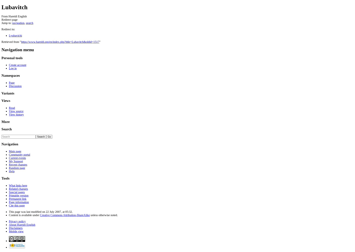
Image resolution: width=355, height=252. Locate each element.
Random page (17, 168)
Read (12, 107)
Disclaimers (16, 228)
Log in (13, 68)
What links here (18, 185)
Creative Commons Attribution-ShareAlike (65, 215)
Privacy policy (17, 221)
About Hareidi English (22, 224)
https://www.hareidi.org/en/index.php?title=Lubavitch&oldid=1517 (60, 41)
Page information (19, 202)
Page (12, 82)
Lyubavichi (15, 35)
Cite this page (17, 205)
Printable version (18, 195)
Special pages (17, 192)
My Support (16, 161)
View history (16, 114)
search (29, 23)
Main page (15, 151)
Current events (17, 158)
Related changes (18, 188)
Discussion (15, 86)
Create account (17, 65)
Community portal (19, 154)
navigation (18, 23)
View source (16, 111)
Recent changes (18, 164)
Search (6, 129)
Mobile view (16, 231)
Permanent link (17, 198)
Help (12, 171)
